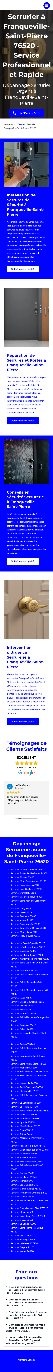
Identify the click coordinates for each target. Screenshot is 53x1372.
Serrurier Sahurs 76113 (22, 1029)
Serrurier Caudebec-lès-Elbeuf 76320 (29, 1208)
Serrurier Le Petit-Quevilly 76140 (27, 869)
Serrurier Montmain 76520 (24, 1013)
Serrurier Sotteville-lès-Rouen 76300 (29, 873)
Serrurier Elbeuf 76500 (22, 1212)
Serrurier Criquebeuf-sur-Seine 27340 (29, 1149)
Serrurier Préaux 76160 (22, 1005)
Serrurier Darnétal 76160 (23, 892)
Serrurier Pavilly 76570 (22, 1196)
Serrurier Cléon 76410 (22, 1130)
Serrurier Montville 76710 (24, 932)
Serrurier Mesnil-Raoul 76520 (25, 1126)
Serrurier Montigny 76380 (24, 1067)
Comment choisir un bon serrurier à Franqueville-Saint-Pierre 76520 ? (25, 1302)
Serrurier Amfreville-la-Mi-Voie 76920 (30, 958)
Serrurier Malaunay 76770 (24, 1114)
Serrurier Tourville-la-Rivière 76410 (28, 928)
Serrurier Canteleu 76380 (23, 951)
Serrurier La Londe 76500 (23, 1223)
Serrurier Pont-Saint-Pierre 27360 (28, 1216)
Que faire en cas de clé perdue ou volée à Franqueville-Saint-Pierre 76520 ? (26, 1315)
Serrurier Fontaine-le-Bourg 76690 (28, 1145)
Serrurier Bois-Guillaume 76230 (26, 889)
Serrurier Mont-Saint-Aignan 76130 (28, 881)
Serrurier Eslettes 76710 (23, 1009)
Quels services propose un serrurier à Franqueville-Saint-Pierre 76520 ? (25, 1290)
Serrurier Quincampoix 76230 (25, 924)
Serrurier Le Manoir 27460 (24, 1177)
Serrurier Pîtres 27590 (22, 1180)
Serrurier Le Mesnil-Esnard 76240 (27, 955)
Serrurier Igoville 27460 (22, 1122)
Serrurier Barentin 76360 (23, 1157)
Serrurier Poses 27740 (22, 1235)
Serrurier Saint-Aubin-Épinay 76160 (28, 1063)
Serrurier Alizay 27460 (22, 1134)
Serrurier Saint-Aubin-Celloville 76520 (30, 1110)
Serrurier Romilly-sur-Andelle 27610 (29, 1192)
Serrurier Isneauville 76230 (24, 1083)
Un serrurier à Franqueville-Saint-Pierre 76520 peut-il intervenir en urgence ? (24, 1340)
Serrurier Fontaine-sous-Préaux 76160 (30, 1071)
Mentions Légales (26, 1359)
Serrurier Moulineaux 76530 (25, 1118)
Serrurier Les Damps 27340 (24, 1184)
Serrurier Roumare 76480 (23, 916)
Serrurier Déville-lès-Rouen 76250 (28, 947)
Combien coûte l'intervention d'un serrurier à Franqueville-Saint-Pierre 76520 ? (25, 1327)
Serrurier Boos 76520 (21, 997)
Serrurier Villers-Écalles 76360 (26, 1188)
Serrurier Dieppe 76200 (22, 1247)
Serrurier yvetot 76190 (22, 1251)
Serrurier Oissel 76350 (22, 912)
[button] (26, 1290)
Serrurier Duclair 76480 (22, 1173)
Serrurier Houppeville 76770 (25, 1091)
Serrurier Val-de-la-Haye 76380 (26, 896)
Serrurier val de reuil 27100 (24, 1243)
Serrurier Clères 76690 (22, 1220)
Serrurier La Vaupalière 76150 (25, 1102)
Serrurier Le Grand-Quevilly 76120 (28, 943)
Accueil (21, 124)
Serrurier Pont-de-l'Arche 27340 (27, 1161)
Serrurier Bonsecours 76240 (25, 885)
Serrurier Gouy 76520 (21, 908)
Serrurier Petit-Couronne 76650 (27, 1087)
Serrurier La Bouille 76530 (24, 1153)
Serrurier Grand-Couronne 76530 (27, 1001)
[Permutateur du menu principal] (46, 5)
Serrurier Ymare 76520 (22, 920)
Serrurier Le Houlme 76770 (24, 1106)
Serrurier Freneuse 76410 (23, 1025)
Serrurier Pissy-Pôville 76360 (25, 935)
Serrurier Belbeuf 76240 (23, 1044)
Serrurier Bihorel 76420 (22, 877)
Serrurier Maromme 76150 (24, 970)
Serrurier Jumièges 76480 (23, 1239)
